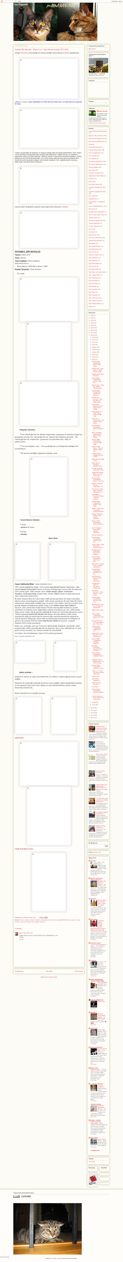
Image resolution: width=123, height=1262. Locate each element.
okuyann (65, 207)
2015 (92, 708)
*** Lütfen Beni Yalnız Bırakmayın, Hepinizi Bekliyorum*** (102, 800)
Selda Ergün (94, 1137)
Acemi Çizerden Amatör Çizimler (98, 131)
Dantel (90, 144)
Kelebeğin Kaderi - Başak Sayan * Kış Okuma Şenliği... (98, 661)
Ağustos (94, 347)
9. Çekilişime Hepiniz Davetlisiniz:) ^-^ (102, 812)
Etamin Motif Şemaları (95, 147)
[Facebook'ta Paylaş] (45, 917)
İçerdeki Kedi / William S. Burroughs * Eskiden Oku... (96, 586)
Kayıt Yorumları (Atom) (51, 977)
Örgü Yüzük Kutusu (94, 298)
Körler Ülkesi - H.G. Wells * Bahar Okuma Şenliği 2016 (97, 414)
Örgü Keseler (92, 266)
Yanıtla (21, 939)
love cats (78, 920)
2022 (92, 320)
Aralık (94, 337)
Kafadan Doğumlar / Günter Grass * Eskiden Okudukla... (97, 516)
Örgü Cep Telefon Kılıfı (95, 255)
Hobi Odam (92, 170)
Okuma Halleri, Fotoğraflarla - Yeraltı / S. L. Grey (98, 667)
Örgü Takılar (92, 292)
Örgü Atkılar (92, 243)
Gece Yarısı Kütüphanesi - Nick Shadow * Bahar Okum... (98, 421)
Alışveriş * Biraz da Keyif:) (96, 135)
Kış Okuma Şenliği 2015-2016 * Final (97, 469)
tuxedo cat (42, 922)
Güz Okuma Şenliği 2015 (96, 164)
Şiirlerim (91, 306)
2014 (92, 710)
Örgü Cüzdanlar (93, 257)
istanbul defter (44, 920)
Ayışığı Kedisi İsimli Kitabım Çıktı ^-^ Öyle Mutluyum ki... (101, 786)
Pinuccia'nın (24, 53)
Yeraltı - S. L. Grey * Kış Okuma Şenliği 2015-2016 (98, 672)
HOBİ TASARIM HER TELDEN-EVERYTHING (97, 980)
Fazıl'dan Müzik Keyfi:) (95, 150)
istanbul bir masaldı (35, 920)
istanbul (27, 920)
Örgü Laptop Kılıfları (94, 275)
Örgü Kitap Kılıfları (94, 269)
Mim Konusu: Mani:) (102, 754)
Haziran (94, 352)
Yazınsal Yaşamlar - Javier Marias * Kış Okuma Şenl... (98, 697)
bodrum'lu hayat (96, 943)
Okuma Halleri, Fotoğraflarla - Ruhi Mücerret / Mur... (97, 572)
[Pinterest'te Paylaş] (47, 917)
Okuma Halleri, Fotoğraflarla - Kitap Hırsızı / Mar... (96, 559)
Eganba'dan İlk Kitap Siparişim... (98, 374)
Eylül (93, 344)
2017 (92, 332)
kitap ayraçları (93, 235)
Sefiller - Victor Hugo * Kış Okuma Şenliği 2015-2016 (98, 510)
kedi (49, 920)
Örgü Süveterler (93, 289)
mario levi (17, 922)
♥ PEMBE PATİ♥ (95, 1150)
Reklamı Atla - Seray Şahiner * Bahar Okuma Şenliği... (97, 370)
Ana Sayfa (49, 971)
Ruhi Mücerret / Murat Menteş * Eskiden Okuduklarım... (97, 579)
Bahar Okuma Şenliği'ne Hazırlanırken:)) (97, 464)
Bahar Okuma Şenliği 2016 (96, 141)
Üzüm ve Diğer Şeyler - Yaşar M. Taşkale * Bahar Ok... (97, 449)
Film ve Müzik (93, 155)
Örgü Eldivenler (93, 260)
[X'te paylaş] (43, 917)
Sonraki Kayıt (19, 971)
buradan (66, 53)
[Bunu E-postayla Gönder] (40, 917)
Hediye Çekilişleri (93, 167)
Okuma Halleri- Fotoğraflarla (97, 201)
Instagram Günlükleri (95, 173)
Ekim (93, 342)
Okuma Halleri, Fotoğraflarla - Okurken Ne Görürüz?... (96, 393)
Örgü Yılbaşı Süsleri (94, 300)
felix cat (22, 920)
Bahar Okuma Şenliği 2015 (96, 138)
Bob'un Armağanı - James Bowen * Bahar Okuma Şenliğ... (97, 435)
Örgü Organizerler (94, 278)
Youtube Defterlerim (94, 223)
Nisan (94, 357)
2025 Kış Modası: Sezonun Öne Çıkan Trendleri (102, 902)
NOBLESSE (94, 1028)
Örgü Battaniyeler (94, 249)
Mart (93, 359)
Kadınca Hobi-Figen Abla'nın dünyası (97, 879)
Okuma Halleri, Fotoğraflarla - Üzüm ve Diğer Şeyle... (97, 442)
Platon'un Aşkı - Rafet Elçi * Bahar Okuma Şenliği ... (98, 386)
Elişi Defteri (94, 919)
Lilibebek (93, 960)
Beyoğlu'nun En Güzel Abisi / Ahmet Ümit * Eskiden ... (96, 552)
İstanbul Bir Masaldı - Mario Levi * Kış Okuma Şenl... (98, 474)
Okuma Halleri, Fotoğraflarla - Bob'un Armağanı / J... (98, 428)
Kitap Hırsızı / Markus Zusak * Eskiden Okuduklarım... (98, 565)
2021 (92, 323)
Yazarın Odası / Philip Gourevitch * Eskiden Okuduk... (98, 546)
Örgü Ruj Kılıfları (93, 283)
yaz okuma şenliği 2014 (95, 237)
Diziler (99, 862)
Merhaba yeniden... (96, 1069)
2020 (92, 325)
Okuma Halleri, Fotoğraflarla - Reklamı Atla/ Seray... (96, 364)
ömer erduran (27, 922)
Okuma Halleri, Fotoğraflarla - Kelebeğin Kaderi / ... (98, 655)
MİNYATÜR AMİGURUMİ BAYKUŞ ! (101, 1107)
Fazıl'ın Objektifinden (95, 153)
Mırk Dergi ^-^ (96, 686)
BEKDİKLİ (94, 1012)
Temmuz (94, 349)
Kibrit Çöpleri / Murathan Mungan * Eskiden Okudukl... (98, 497)
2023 (92, 318)
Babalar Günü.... (102, 1001)
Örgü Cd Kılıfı (92, 252)
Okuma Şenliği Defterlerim (96, 206)
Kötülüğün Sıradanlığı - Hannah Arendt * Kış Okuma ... (97, 648)
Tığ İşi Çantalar (93, 217)
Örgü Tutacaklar (93, 295)
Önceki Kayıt (79, 971)
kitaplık (73, 920)
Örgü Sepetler (93, 286)
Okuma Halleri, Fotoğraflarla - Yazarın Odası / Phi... (97, 540)
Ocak (94, 704)
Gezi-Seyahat (92, 158)
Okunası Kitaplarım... (98, 535)
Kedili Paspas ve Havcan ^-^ (96, 683)
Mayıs (94, 354)
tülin (20, 933)
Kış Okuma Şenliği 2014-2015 (97, 187)
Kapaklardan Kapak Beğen (96, 175)
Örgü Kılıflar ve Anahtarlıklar (97, 272)
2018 (92, 330)
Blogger (59, 1258)
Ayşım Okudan (24, 917)
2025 (92, 315)
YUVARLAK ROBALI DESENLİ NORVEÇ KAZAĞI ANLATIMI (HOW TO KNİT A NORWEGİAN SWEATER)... (98, 925)
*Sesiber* (93, 898)
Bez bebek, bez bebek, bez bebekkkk (102, 883)
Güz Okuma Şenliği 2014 (96, 161)
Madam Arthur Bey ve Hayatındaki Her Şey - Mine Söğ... (98, 622)
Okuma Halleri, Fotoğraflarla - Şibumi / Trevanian (98, 479)
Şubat (94, 702)
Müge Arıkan (94, 1068)
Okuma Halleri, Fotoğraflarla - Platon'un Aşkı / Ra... (97, 380)
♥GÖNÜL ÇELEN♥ (96, 1104)
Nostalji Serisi (92, 199)
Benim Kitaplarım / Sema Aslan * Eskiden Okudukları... (97, 530)
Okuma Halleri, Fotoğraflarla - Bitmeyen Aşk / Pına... (97, 600)
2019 (92, 327)
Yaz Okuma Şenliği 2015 (96, 220)
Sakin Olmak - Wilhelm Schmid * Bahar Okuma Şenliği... (97, 407)
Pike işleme (92, 209)
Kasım (94, 339)
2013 (92, 713)
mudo (22, 922)
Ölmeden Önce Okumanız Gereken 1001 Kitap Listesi (101, 728)
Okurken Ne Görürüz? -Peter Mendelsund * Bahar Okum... (97, 400)
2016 (92, 335)
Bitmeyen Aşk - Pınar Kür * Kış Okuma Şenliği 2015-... (98, 606)
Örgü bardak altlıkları (95, 303)
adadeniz (93, 861)
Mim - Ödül (92, 196)
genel (90, 229)
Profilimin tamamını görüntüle (97, 123)
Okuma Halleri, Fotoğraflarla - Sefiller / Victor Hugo (96, 504)
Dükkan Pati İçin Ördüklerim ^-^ (100, 826)
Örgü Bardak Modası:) (95, 246)
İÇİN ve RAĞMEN (102, 982)
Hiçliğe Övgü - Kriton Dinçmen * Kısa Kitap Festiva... (98, 635)
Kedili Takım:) (100, 742)
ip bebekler (92, 232)
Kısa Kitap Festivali (94, 184)
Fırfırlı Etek (101, 962)
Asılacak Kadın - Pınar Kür (100, 771)
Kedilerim (91, 178)
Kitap (69, 920)
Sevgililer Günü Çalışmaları (96, 212)
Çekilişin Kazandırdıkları (95, 240)
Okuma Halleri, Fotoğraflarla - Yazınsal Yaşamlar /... (98, 691)
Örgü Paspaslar (93, 280)
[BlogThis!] (42, 917)
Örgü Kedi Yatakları (94, 263)
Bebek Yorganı (102, 1030)
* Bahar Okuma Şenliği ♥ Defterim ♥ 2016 (97, 455)
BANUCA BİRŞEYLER (97, 1000)
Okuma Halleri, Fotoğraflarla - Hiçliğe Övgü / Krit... (96, 629)
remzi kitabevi (35, 922)
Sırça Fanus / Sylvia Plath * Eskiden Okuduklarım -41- (97, 490)
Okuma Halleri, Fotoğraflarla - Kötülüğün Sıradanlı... (96, 641)
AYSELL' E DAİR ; (96, 1120)
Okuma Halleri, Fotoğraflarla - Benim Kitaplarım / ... (98, 523)
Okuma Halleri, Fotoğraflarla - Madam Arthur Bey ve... (98, 616)
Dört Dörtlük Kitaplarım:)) (96, 679)
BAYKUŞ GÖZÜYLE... (97, 1047)
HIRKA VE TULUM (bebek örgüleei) (101, 1015)
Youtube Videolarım (94, 226)
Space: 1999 (95, 676)
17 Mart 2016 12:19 (27, 933)
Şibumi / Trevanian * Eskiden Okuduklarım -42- (97, 485)
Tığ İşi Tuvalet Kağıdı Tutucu (97, 214)
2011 (92, 717)
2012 (92, 715)
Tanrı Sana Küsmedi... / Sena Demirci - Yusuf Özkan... (97, 593)
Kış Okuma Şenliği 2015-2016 (59, 920)
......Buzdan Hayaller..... (97, 1084)
